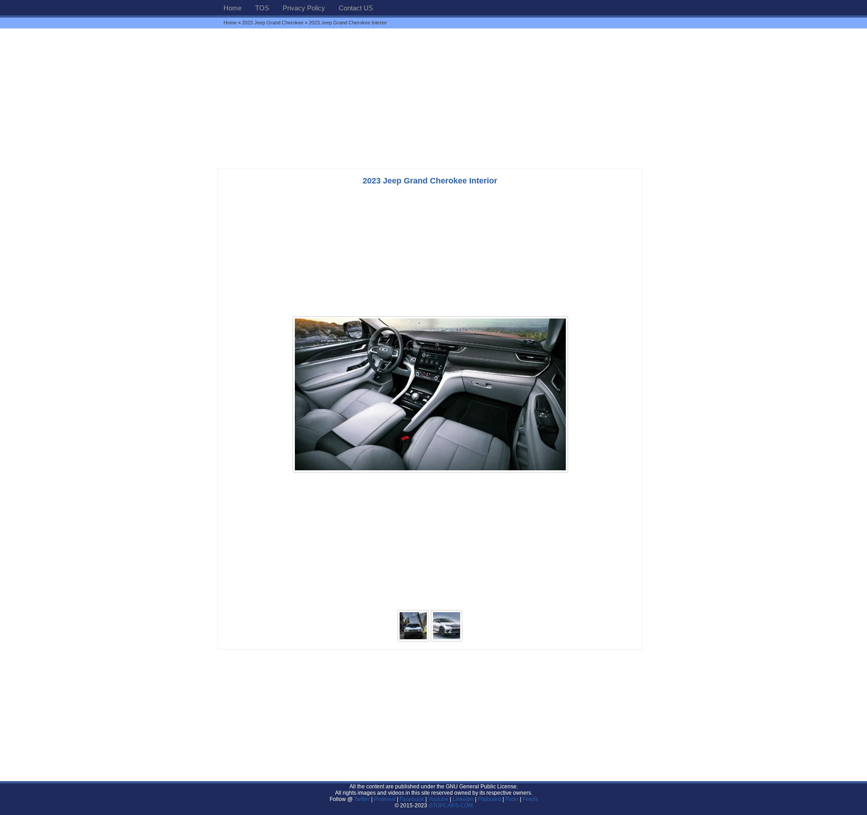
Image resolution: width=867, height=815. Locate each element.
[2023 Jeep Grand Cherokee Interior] (430, 471)
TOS (262, 8)
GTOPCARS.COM (451, 805)
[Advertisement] (433, 98)
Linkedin (463, 799)
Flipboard (489, 799)
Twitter (362, 799)
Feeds (530, 799)
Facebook (412, 799)
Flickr (511, 799)
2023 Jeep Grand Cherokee (272, 22)
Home (233, 8)
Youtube (438, 799)
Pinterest (385, 799)
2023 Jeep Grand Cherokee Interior (430, 180)
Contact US (356, 8)
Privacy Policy (304, 8)
